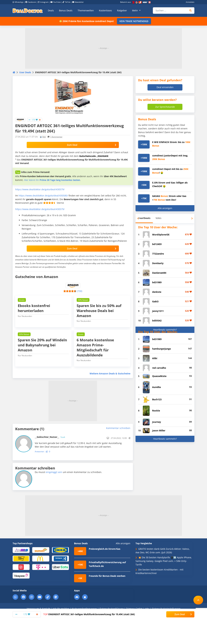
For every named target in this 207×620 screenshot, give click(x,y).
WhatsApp (19, 2)
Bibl (44, 136)
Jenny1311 (158, 311)
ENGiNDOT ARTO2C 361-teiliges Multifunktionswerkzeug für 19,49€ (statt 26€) (89, 614)
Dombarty (157, 263)
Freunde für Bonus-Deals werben (107, 575)
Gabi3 (155, 301)
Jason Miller (158, 430)
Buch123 (157, 399)
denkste (156, 291)
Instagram (44, 2)
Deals (51, 10)
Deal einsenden (165, 87)
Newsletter (79, 2)
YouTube (57, 2)
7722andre (158, 253)
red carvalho (159, 367)
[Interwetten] (21, 558)
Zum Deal (72, 144)
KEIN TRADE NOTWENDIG (133, 21)
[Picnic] (21, 566)
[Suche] (190, 10)
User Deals (25, 72)
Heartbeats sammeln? (165, 329)
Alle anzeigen (165, 208)
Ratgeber (122, 10)
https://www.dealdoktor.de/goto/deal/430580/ (43, 195)
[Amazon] (20, 119)
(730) (79, 291)
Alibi (154, 358)
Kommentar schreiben (118, 428)
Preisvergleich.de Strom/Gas (104, 548)
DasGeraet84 (159, 272)
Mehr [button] (135, 10)
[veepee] (21, 575)
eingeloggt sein (54, 472)
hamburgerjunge (161, 348)
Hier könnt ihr (52, 180)
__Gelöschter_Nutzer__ (50, 436)
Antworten (39, 451)
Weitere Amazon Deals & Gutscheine (110, 373)
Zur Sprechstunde (165, 106)
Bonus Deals (65, 10)
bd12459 (157, 244)
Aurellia (156, 387)
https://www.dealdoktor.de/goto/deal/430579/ (40, 189)
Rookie (156, 410)
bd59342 (157, 320)
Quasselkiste (159, 376)
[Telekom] (40, 566)
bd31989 (157, 282)
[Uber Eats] (60, 566)
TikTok (67, 2)
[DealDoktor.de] (28, 10)
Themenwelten (86, 10)
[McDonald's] (40, 558)
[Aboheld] (21, 549)
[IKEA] (60, 549)
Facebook (32, 2)
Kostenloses (105, 10)
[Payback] (60, 558)
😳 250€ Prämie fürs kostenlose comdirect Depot (86, 21)
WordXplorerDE (160, 234)
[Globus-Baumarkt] (40, 549)
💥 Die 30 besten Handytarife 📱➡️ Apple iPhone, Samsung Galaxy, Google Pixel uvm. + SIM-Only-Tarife (164, 561)
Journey (156, 421)
